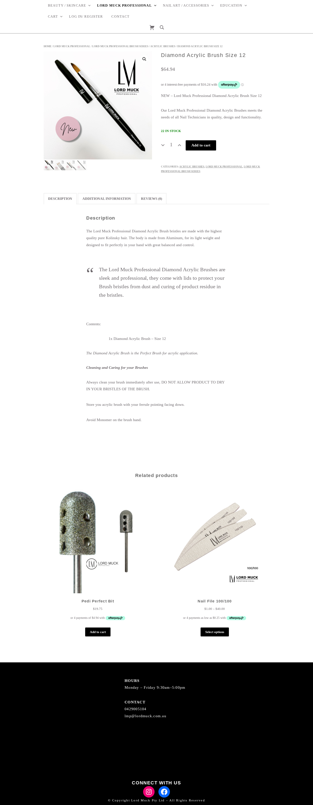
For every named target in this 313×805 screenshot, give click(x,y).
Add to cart (200, 145)
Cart (53, 16)
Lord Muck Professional (124, 5)
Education (231, 5)
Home (48, 46)
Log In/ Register (86, 16)
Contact (120, 16)
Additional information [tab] (106, 198)
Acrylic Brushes (162, 46)
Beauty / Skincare (67, 5)
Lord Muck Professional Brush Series (120, 46)
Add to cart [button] (98, 632)
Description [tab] (60, 198)
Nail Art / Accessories (186, 5)
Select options (214, 632)
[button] (144, 59)
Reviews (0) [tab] (151, 198)
